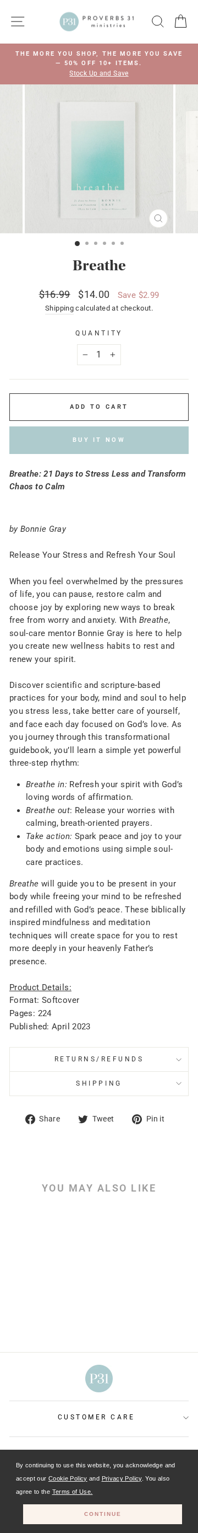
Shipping (59, 308)
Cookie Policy (67, 1478)
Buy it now (99, 440)
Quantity (98, 333)
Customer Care (96, 1417)
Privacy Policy (122, 1478)
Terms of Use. (72, 1491)
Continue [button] (103, 1514)
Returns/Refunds (99, 1059)
